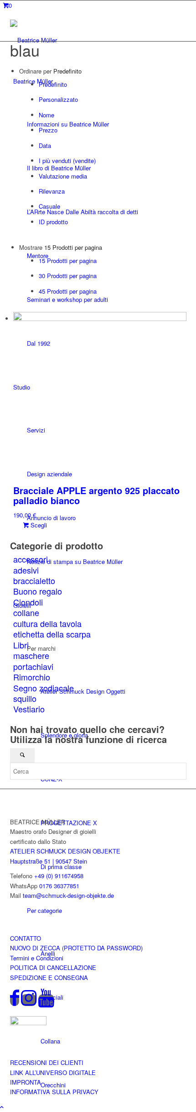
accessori (30, 559)
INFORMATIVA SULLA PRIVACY (54, 1091)
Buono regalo (37, 591)
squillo (24, 698)
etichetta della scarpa (52, 634)
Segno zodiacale (43, 688)
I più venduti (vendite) (67, 160)
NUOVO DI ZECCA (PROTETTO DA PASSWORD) (76, 947)
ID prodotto (53, 221)
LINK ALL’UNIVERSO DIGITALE (53, 1072)
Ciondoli (28, 602)
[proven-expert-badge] (28, 1022)
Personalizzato (58, 99)
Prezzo (48, 130)
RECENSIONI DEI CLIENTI (46, 1062)
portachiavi (33, 666)
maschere (31, 655)
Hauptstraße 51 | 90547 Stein (48, 861)
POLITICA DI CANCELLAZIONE (53, 967)
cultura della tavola (47, 623)
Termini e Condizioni (36, 958)
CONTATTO (25, 938)
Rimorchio (31, 677)
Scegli (38, 525)
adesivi (26, 570)
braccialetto (34, 580)
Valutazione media (63, 176)
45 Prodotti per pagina (68, 291)
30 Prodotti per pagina (68, 275)
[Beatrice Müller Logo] (51, 40)
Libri (21, 645)
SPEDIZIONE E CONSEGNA (49, 977)
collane (26, 612)
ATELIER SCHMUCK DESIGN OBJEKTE (65, 851)
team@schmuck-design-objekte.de (68, 895)
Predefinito (53, 84)
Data (45, 145)
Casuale (49, 206)
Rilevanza (52, 191)
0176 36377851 (59, 885)
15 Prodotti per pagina (68, 260)
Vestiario (29, 709)
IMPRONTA (25, 1082)
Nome (46, 115)
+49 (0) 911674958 (58, 875)
